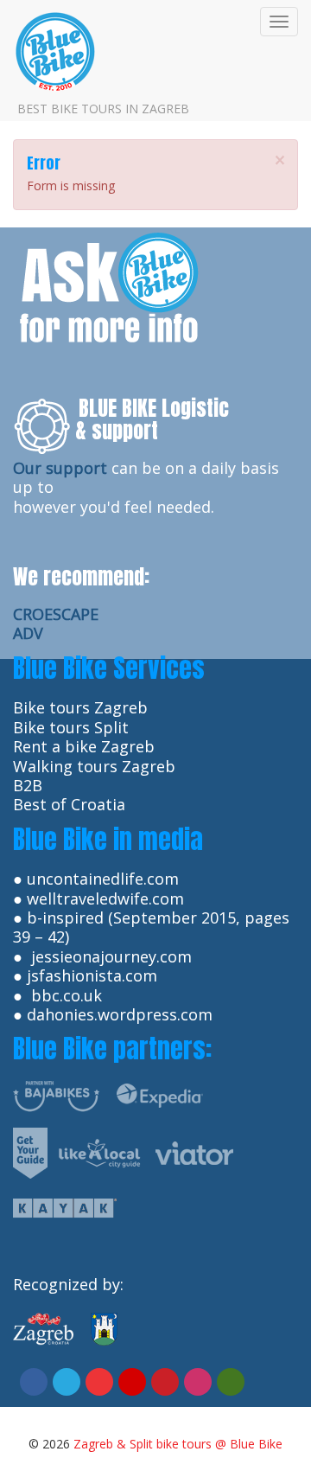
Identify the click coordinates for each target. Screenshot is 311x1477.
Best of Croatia (69, 804)
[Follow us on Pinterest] (165, 1382)
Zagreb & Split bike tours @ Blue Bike (177, 1443)
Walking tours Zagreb (94, 766)
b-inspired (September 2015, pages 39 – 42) (151, 927)
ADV (28, 633)
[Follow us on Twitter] (66, 1382)
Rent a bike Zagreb (84, 746)
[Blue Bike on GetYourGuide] (30, 1151)
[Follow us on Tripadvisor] (230, 1382)
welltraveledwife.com (105, 898)
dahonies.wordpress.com (120, 1014)
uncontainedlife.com (103, 878)
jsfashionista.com (92, 975)
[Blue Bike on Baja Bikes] (56, 1094)
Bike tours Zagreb (80, 707)
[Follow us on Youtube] (99, 1382)
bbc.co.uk (66, 995)
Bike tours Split (71, 727)
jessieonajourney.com (111, 956)
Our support (60, 467)
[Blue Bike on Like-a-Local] (99, 1151)
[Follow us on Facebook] (34, 1382)
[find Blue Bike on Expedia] (160, 1094)
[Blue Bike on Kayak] (65, 1206)
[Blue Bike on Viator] (194, 1151)
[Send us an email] (132, 1382)
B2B (27, 785)
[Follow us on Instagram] (198, 1382)
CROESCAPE (55, 614)
